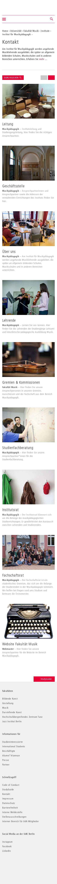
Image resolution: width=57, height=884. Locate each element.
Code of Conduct (10, 784)
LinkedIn (6, 850)
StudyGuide (46, 679)
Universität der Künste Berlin (14, 6)
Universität (15, 30)
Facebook (7, 846)
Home (5, 30)
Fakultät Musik (31, 30)
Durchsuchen (11, 77)
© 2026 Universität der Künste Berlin (18, 863)
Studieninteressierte (12, 741)
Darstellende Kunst (12, 712)
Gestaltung (7, 703)
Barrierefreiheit (10, 807)
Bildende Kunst (10, 698)
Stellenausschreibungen (14, 816)
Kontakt (6, 793)
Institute (45, 30)
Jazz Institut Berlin (12, 721)
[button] (52, 19)
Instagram (7, 841)
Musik (5, 707)
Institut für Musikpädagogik (16, 34)
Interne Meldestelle (12, 812)
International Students (13, 746)
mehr (41, 59)
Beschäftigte (8, 750)
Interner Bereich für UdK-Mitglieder (20, 821)
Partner (5, 764)
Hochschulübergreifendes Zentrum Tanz (22, 716)
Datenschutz (8, 803)
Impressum (8, 798)
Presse (5, 759)
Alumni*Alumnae (11, 755)
